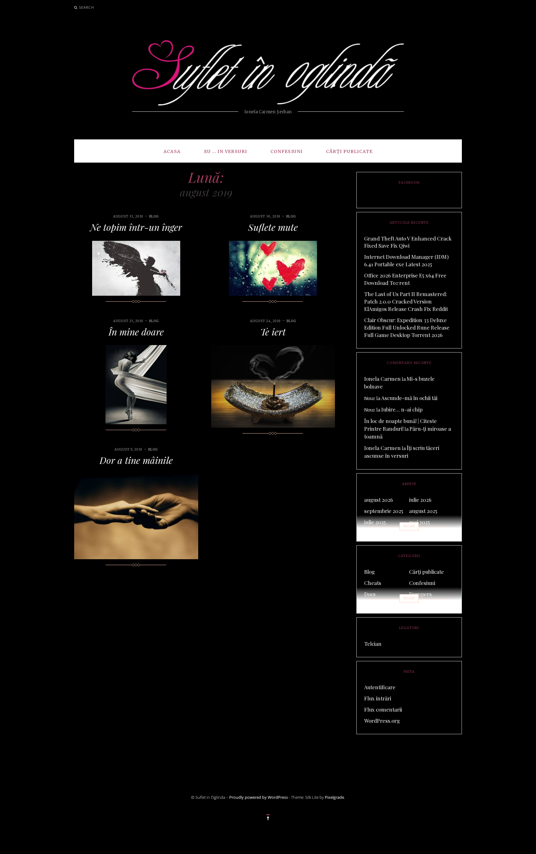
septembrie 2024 (429, 533)
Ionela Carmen (382, 378)
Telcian (373, 643)
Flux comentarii (383, 709)
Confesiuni (286, 151)
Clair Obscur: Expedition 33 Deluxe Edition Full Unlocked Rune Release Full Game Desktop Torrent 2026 (406, 327)
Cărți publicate (349, 151)
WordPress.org (382, 720)
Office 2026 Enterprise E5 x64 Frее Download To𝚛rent (405, 279)
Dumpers (420, 594)
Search (86, 7)
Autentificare (379, 687)
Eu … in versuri (225, 151)
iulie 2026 (420, 499)
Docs (370, 594)
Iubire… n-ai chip (401, 409)
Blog (154, 216)
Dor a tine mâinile (136, 460)
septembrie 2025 (383, 510)
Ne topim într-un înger (136, 227)
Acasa (172, 151)
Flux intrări (377, 698)
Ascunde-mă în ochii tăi (409, 397)
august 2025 (423, 510)
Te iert (273, 332)
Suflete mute (273, 227)
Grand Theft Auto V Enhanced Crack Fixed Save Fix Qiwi (408, 242)
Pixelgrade (334, 797)
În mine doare (136, 332)
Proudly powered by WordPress (258, 797)
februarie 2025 (381, 533)
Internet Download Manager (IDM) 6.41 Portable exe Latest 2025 (406, 260)
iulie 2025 (375, 522)
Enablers (375, 605)
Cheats (372, 582)
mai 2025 (419, 522)
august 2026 (378, 499)
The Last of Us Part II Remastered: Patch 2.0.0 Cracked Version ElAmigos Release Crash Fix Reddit (406, 301)
